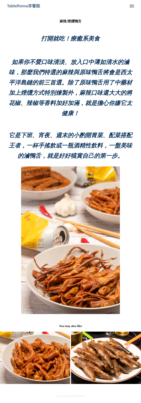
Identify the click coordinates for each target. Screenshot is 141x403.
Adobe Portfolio (77, 396)
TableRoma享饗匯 (23, 6)
